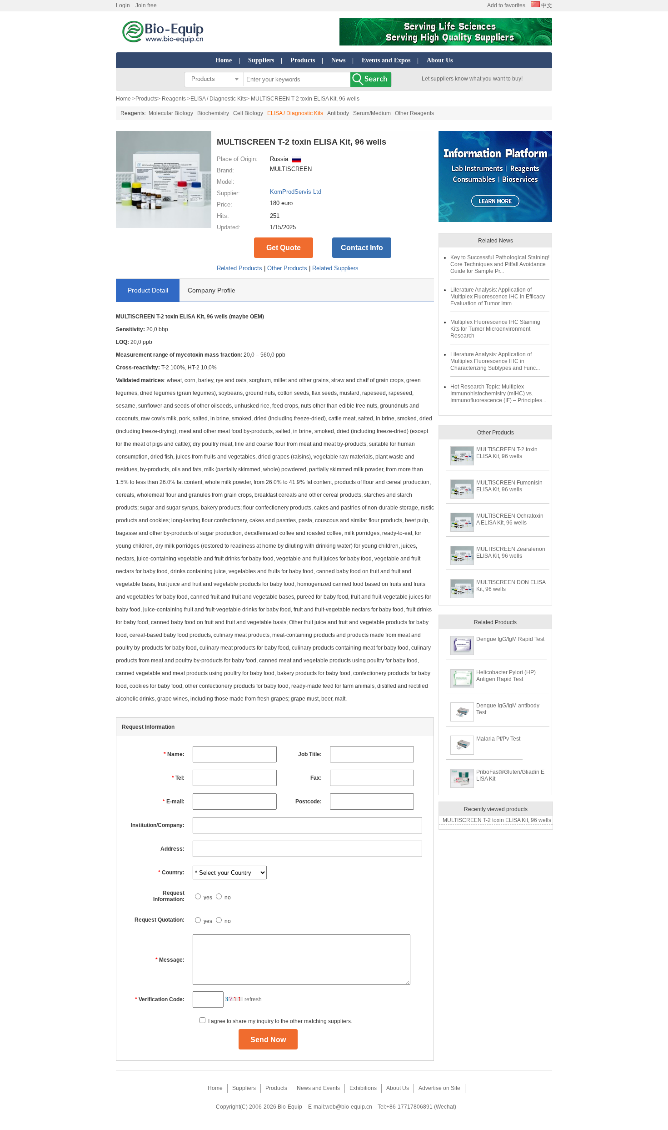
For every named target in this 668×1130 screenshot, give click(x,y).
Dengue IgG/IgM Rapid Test (510, 639)
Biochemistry (213, 113)
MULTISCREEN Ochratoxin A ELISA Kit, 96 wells (509, 519)
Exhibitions (363, 1088)
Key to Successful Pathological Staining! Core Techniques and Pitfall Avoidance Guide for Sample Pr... (499, 264)
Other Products (287, 268)
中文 (546, 5)
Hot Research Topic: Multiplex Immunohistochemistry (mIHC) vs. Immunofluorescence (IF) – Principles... (498, 393)
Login (123, 5)
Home (223, 60)
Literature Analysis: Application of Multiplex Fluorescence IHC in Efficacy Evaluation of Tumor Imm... (497, 297)
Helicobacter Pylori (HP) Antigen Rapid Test (506, 675)
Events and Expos (386, 60)
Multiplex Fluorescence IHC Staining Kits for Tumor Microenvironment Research (495, 329)
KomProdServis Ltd (295, 191)
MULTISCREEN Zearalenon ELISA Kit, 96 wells (510, 552)
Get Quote (283, 248)
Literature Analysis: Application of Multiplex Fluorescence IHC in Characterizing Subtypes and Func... (495, 361)
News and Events (318, 1088)
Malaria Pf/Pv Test (498, 739)
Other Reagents (414, 113)
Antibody (338, 113)
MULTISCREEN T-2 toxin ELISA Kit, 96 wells (507, 452)
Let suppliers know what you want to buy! (472, 79)
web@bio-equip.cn (348, 1107)
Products (302, 60)
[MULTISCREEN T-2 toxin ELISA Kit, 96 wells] (163, 226)
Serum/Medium (372, 113)
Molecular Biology (171, 113)
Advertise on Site (439, 1088)
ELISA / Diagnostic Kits (218, 99)
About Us (440, 60)
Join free (146, 5)
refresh (253, 999)
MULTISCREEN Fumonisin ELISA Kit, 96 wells (509, 486)
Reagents (174, 99)
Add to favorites (506, 5)
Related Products (239, 268)
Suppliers (261, 60)
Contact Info (362, 248)
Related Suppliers (335, 268)
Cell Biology (248, 113)
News (338, 60)
